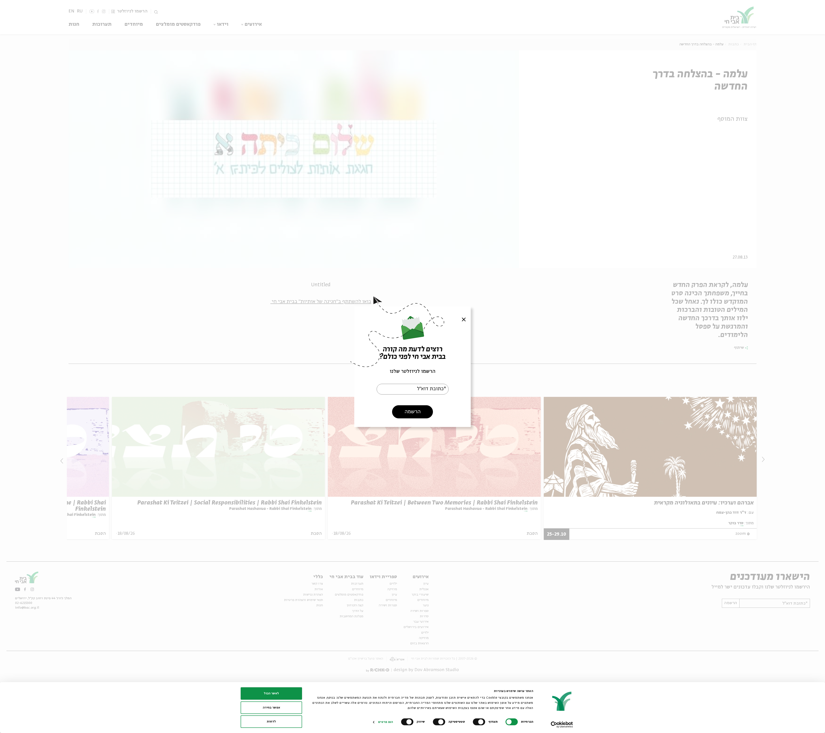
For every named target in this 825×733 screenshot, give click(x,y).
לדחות (271, 721)
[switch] (480, 721)
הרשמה (413, 411)
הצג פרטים (385, 722)
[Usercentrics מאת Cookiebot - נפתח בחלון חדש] (562, 724)
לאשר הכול (271, 693)
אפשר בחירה (271, 707)
